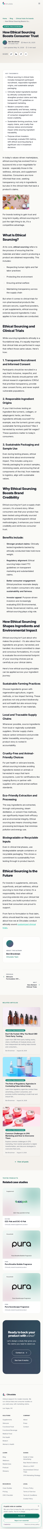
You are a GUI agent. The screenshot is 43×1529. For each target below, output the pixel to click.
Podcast (5, 1467)
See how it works (21, 1360)
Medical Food (7, 1434)
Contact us (20, 1353)
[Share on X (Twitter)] (11, 54)
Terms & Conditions (30, 1495)
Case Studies (7, 1488)
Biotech (5, 1441)
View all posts (22, 1162)
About (25, 1420)
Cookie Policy (28, 1499)
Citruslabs (11, 1394)
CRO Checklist (8, 1495)
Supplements (7, 1420)
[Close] (38, 1506)
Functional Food (8, 1427)
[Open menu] (39, 3)
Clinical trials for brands (13, 26)
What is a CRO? (28, 1466)
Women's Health (8, 1444)
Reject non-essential (22, 1520)
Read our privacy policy (32, 1524)
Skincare (6, 1423)
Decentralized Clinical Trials (30, 1471)
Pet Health (6, 1437)
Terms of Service (29, 1491)
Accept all (21, 1516)
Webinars (6, 1460)
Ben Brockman (13, 42)
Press (25, 1423)
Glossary (6, 1471)
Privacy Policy (28, 1488)
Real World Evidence (30, 1463)
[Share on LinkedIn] (16, 54)
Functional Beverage (10, 1430)
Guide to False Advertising (28, 1458)
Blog (4, 1457)
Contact (26, 1427)
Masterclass (7, 1464)
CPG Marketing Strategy (31, 1475)
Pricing (5, 1491)
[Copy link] (26, 54)
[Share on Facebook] (21, 54)
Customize (7, 1524)
